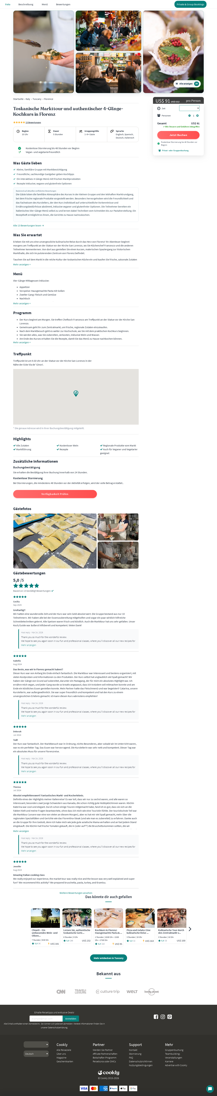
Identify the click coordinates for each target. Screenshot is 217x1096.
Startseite (18, 98)
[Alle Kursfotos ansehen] (43, 52)
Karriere (169, 1061)
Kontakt (133, 1049)
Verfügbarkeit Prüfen (54, 494)
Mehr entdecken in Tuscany (108, 958)
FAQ (131, 1057)
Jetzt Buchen (178, 135)
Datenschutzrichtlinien (140, 1061)
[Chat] (210, 1089)
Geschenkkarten (65, 1061)
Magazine (61, 1057)
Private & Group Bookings (190, 4)
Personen (166, 115)
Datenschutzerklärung (57, 1027)
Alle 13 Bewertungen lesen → (28, 225)
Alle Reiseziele (64, 1049)
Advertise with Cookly (176, 1065)
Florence (48, 98)
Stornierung (135, 1053)
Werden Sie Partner (103, 1049)
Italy (28, 98)
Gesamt (162, 123)
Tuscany (37, 98)
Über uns (61, 1053)
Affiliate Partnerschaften (105, 1053)
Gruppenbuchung (174, 1049)
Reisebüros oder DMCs (104, 1061)
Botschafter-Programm (104, 1057)
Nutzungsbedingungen (141, 1065)
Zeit (163, 108)
